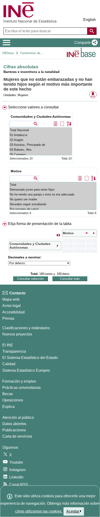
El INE (7, 345)
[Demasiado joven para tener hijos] (53, 189)
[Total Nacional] (41, 130)
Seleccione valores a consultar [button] (33, 107)
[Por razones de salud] (53, 209)
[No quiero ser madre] (53, 199)
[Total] (53, 184)
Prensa (8, 318)
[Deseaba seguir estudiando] (53, 204)
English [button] (89, 20)
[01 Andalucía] (41, 135)
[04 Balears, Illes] (41, 149)
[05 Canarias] (41, 154)
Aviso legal (11, 306)
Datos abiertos (14, 424)
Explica (8, 407)
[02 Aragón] (41, 139)
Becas (7, 394)
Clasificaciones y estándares (26, 328)
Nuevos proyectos (17, 334)
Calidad (8, 364)
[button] (85, 43)
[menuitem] (50, 162)
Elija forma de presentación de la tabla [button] (39, 224)
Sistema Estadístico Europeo (26, 370)
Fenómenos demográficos (37, 53)
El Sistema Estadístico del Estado (30, 358)
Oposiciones (12, 400)
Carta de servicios (17, 436)
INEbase (8, 53)
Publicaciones (14, 430)
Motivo (16, 171)
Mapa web (11, 299)
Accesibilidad (13, 312)
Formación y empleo (19, 381)
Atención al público (18, 417)
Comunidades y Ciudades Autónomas (41, 116)
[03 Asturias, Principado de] (41, 144)
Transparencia (14, 351)
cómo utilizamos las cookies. (38, 511)
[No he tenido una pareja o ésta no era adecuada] (53, 194)
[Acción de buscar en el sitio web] (92, 31)
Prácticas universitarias (21, 388)
